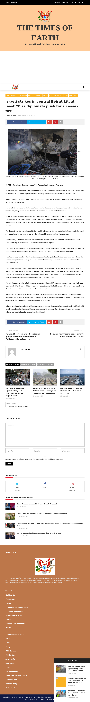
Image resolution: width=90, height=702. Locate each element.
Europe (8, 647)
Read (50, 95)
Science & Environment (15, 624)
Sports (8, 620)
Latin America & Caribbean (16, 607)
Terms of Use (11, 680)
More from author (28, 364)
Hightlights (14, 95)
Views (66, 95)
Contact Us (10, 688)
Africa (8, 643)
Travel (8, 603)
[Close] (56, 660)
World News (73, 95)
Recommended (58, 95)
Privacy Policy (11, 684)
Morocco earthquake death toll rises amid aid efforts (76, 693)
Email (7, 95)
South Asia (9, 663)
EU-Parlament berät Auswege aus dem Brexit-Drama (39, 533)
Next (14, 403)
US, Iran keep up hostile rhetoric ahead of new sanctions (71, 390)
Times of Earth (10, 116)
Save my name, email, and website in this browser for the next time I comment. (34, 459)
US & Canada (10, 651)
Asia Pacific (10, 659)
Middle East (23, 95)
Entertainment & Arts (14, 635)
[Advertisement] (45, 67)
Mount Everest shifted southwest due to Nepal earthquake (77, 680)
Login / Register (11, 2)
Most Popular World (34, 95)
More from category (45, 364)
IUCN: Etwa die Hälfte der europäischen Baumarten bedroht (42, 514)
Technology (10, 599)
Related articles (12, 364)
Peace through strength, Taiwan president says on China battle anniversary (44, 390)
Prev (9, 403)
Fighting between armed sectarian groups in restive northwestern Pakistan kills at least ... (22, 336)
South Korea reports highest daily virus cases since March (76, 668)
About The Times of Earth (16, 675)
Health (8, 628)
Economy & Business (14, 611)
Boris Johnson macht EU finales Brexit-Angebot (37, 504)
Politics (45, 95)
